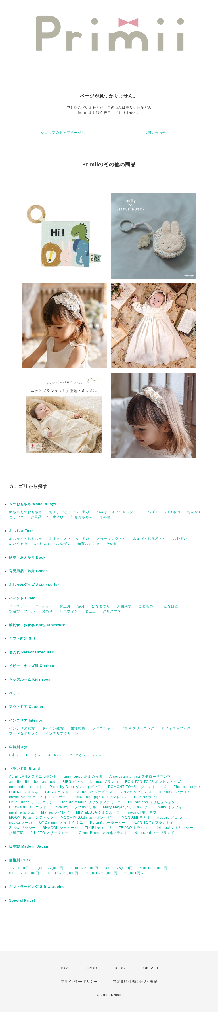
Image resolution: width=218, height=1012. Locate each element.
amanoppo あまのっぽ (83, 777)
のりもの (172, 512)
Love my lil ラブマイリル (74, 807)
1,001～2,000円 (50, 868)
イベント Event (22, 598)
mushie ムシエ (21, 812)
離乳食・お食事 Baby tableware (37, 625)
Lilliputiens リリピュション (151, 802)
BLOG (120, 968)
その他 (105, 517)
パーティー (43, 606)
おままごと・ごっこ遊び (69, 512)
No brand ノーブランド (155, 833)
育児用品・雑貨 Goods (28, 571)
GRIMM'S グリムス (136, 792)
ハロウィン (69, 611)
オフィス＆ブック (176, 728)
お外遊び (180, 539)
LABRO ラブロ (146, 797)
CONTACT (150, 968)
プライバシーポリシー (79, 982)
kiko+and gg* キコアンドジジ (101, 797)
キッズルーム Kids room (30, 679)
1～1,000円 (19, 868)
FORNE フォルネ (23, 792)
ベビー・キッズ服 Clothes (31, 666)
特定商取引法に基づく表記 (135, 982)
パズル (153, 512)
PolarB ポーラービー (107, 823)
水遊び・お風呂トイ (149, 539)
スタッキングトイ (111, 539)
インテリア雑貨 (22, 728)
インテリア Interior (26, 720)
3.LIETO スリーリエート (51, 833)
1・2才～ (33, 755)
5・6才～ (78, 755)
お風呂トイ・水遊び (47, 517)
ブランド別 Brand (24, 769)
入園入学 (124, 606)
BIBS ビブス (72, 782)
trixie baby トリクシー (174, 828)
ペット (14, 693)
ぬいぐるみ (18, 544)
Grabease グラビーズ (94, 792)
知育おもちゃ (82, 517)
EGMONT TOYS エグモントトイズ (137, 787)
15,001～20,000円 (101, 873)
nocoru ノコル (169, 817)
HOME (65, 968)
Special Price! (22, 900)
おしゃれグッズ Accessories (34, 585)
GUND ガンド (57, 792)
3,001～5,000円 (119, 868)
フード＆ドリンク (24, 733)
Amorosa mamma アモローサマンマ (140, 777)
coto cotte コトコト (26, 787)
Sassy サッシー (22, 828)
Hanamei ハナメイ (175, 792)
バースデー (18, 606)
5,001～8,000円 (153, 868)
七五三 (90, 611)
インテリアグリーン (62, 733)
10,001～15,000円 (62, 873)
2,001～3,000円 (84, 868)
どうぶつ (16, 517)
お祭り (47, 611)
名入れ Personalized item (32, 652)
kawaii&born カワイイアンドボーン (39, 797)
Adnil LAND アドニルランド (33, 777)
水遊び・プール (22, 611)
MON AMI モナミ (136, 817)
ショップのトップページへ (63, 133)
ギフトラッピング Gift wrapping (37, 887)
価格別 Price (20, 860)
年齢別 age (18, 747)
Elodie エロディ (187, 787)
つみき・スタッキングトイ (119, 512)
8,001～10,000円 (24, 873)
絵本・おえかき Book (27, 557)
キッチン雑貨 (53, 728)
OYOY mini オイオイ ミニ (61, 823)
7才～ (97, 755)
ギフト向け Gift (22, 639)
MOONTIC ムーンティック (31, 817)
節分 (81, 606)
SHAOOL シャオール (60, 828)
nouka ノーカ (20, 823)
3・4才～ (56, 755)
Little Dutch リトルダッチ (31, 802)
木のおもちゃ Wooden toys (32, 504)
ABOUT (92, 968)
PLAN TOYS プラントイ (152, 823)
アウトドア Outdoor (26, 707)
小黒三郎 (16, 833)
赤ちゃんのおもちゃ (25, 512)
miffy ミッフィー (172, 807)
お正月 (65, 606)
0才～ (14, 755)
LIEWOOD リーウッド (28, 807)
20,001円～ (134, 873)
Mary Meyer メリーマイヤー (127, 807)
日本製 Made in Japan (28, 846)
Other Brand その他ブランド (103, 833)
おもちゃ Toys (21, 531)
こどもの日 (148, 606)
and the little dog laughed (32, 782)
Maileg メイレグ (55, 812)
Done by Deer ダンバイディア (75, 787)
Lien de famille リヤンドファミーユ (90, 802)
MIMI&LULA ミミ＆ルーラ (98, 812)
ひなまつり (101, 606)
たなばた (171, 606)
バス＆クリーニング (137, 728)
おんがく (194, 512)
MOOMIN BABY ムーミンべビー (88, 817)
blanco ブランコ (104, 782)
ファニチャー (103, 728)
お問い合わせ (155, 133)
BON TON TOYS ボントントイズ (153, 782)
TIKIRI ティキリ (98, 828)
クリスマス (112, 611)
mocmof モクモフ (142, 812)
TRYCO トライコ (133, 828)
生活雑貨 (78, 728)
